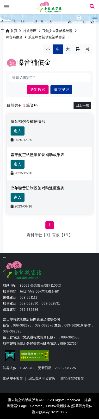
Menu (6, 6)
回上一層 (82, 105)
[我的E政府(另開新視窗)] (10, 355)
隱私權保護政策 (72, 379)
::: (2, 30)
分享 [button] (87, 49)
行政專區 (30, 31)
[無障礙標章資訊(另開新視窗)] (34, 355)
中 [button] (58, 49)
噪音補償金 (14, 37)
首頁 (14, 31)
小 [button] (48, 49)
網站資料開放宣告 (41, 379)
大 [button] (68, 49)
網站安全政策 (13, 379)
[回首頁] (49, 7)
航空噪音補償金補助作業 (46, 37)
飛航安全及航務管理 (57, 31)
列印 (77, 49)
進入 (17, 131)
